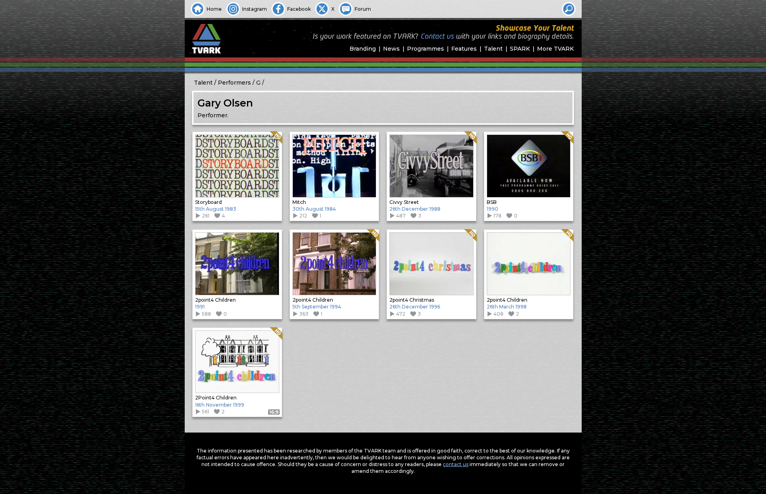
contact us (455, 464)
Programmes (425, 48)
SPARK (520, 48)
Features (464, 48)
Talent (493, 48)
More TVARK (555, 48)
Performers (234, 82)
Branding (362, 48)
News (391, 48)
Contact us (437, 36)
